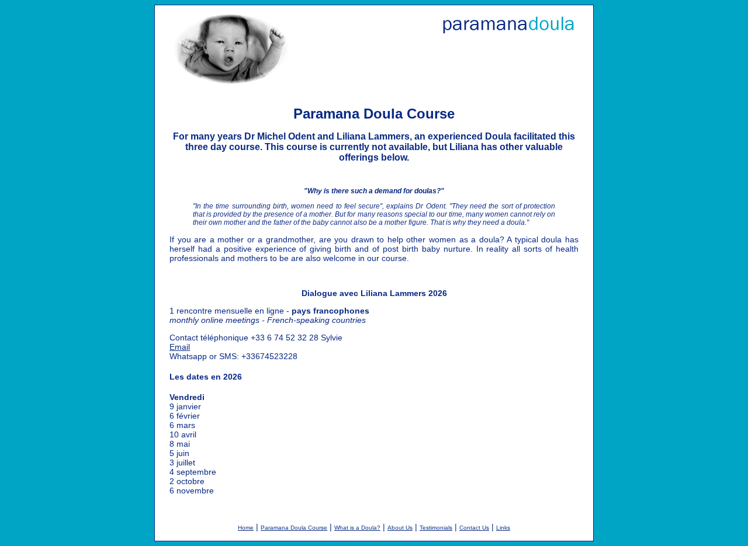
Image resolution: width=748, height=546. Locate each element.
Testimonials (436, 527)
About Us (400, 527)
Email (179, 347)
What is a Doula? (357, 527)
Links (503, 527)
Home (246, 527)
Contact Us (474, 527)
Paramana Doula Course (294, 527)
